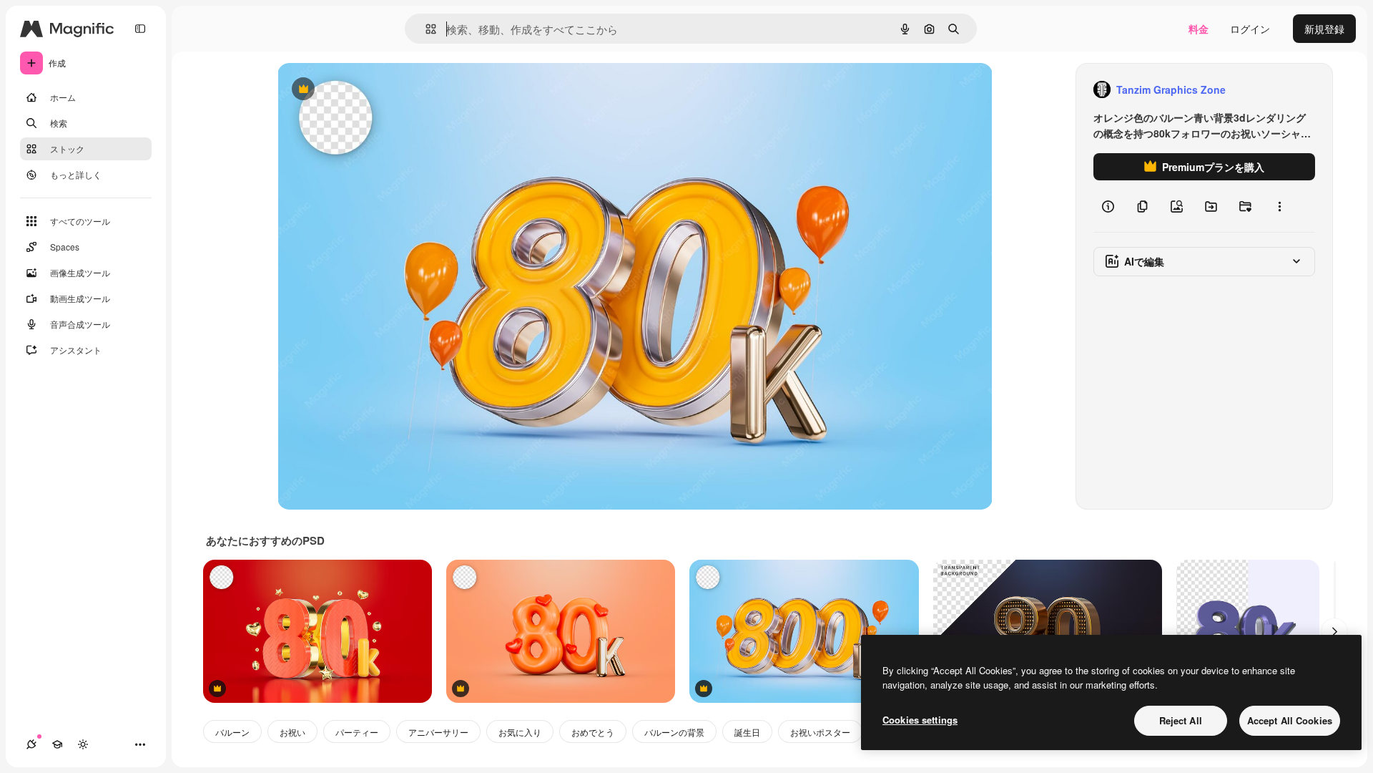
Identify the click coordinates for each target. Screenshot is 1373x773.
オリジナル (376, 89)
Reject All (1180, 720)
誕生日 (747, 732)
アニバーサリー (438, 732)
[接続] (31, 744)
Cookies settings (920, 719)
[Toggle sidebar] (140, 28)
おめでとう (592, 732)
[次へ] (1334, 631)
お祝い (292, 732)
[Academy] (57, 744)
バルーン (232, 732)
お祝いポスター (820, 732)
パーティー (356, 732)
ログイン (1250, 28)
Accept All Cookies (1289, 720)
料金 (1199, 28)
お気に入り (519, 732)
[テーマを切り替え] (83, 744)
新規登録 (1324, 28)
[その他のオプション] (1279, 206)
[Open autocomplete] (425, 29)
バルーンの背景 (674, 732)
